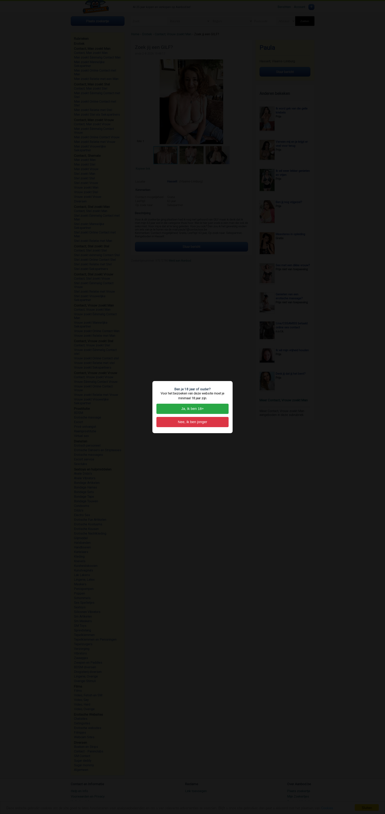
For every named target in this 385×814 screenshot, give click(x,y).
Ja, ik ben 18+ (192, 409)
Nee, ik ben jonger (192, 422)
